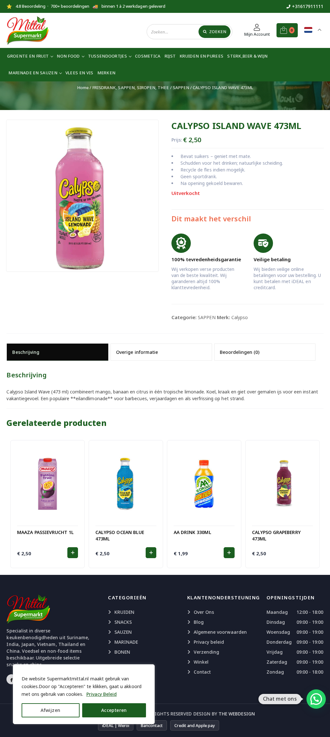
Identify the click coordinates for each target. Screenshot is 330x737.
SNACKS (123, 622)
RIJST (170, 56)
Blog (199, 622)
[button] (72, 552)
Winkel (201, 662)
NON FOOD (68, 56)
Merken (106, 73)
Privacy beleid (209, 642)
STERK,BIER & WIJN (247, 56)
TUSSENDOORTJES (107, 56)
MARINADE (126, 642)
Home (83, 87)
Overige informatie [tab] (137, 352)
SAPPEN (181, 87)
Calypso (239, 317)
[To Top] (318, 724)
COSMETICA (148, 56)
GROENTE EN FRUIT (28, 56)
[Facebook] (11, 679)
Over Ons (204, 612)
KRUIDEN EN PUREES (201, 56)
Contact (202, 672)
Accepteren (114, 710)
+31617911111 (308, 6)
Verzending (206, 652)
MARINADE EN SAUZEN (32, 73)
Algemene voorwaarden (220, 632)
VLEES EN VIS (79, 73)
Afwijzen (50, 710)
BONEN (122, 652)
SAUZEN (123, 632)
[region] (84, 694)
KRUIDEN (124, 612)
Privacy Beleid (101, 694)
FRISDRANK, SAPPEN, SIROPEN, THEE (130, 87)
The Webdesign (236, 714)
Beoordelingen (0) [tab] (239, 352)
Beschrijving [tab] (25, 352)
